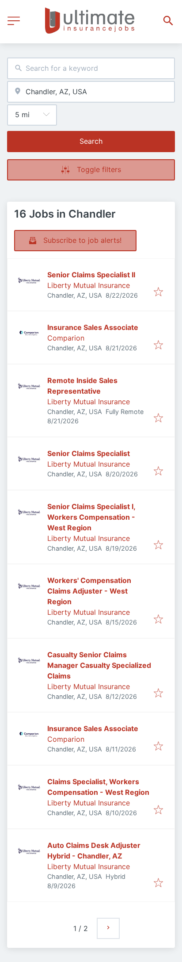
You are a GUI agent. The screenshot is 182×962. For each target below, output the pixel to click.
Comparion (65, 337)
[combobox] (91, 68)
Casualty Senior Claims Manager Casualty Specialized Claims (99, 665)
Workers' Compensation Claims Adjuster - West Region (89, 591)
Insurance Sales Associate (92, 327)
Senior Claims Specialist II (91, 274)
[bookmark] (158, 292)
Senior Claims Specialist (88, 453)
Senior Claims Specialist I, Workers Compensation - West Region (91, 517)
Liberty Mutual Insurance (88, 285)
